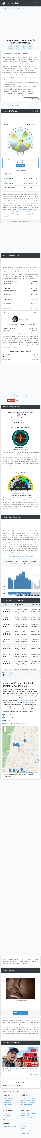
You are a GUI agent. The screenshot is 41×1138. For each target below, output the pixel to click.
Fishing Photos (7, 1104)
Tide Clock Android (28, 1102)
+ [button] (5, 728)
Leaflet (21, 772)
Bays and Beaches (10, 715)
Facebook (7, 1113)
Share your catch (21, 1013)
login (8, 1085)
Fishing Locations (8, 1098)
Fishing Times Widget (9, 1126)
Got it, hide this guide (32, 98)
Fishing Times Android (29, 1098)
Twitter (6, 1120)
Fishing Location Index (28, 1117)
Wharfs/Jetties (8, 721)
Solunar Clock (25, 1115)
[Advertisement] (20, 23)
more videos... (34, 1074)
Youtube (6, 1117)
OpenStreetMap (28, 772)
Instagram (7, 1115)
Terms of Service (26, 1131)
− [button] (5, 731)
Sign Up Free (20, 165)
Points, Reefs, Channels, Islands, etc (15, 723)
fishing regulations (23, 700)
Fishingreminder (12, 3)
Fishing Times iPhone (28, 1100)
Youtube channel (18, 1025)
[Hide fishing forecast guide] (38, 54)
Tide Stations (7, 1100)
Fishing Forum (7, 1102)
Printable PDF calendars (11, 675)
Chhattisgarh (17, 8)
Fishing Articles (7, 1107)
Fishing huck (20, 975)
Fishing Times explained (28, 1113)
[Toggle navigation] (36, 3)
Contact (23, 1126)
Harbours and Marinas (11, 718)
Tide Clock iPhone (27, 1104)
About (23, 1128)
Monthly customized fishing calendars (15, 673)
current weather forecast (25, 209)
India (10, 8)
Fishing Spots (4, 8)
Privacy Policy (25, 1133)
